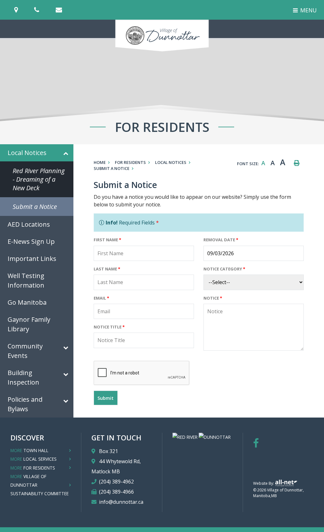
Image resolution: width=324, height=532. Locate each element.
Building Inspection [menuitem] (23, 377)
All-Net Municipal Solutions (286, 483)
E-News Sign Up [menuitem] (31, 241)
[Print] (297, 163)
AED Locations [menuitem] (29, 224)
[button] (65, 154)
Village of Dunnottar (162, 35)
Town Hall (29, 450)
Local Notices (170, 162)
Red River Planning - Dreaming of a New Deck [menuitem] (39, 179)
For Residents (130, 162)
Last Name (107, 269)
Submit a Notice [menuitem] (35, 206)
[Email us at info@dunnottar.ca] (66, 10)
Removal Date (220, 240)
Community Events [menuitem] (25, 351)
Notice (212, 298)
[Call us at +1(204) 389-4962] (44, 10)
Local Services (33, 459)
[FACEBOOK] (256, 443)
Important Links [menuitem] (32, 258)
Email (101, 298)
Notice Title (109, 327)
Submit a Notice (111, 168)
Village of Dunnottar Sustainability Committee (39, 484)
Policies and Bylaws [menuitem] (25, 404)
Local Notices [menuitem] (27, 152)
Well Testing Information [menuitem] (26, 280)
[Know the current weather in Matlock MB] (78, 11)
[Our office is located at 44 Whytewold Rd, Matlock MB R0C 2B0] (23, 10)
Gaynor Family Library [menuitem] (29, 324)
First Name (107, 240)
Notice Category (224, 269)
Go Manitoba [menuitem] (27, 302)
